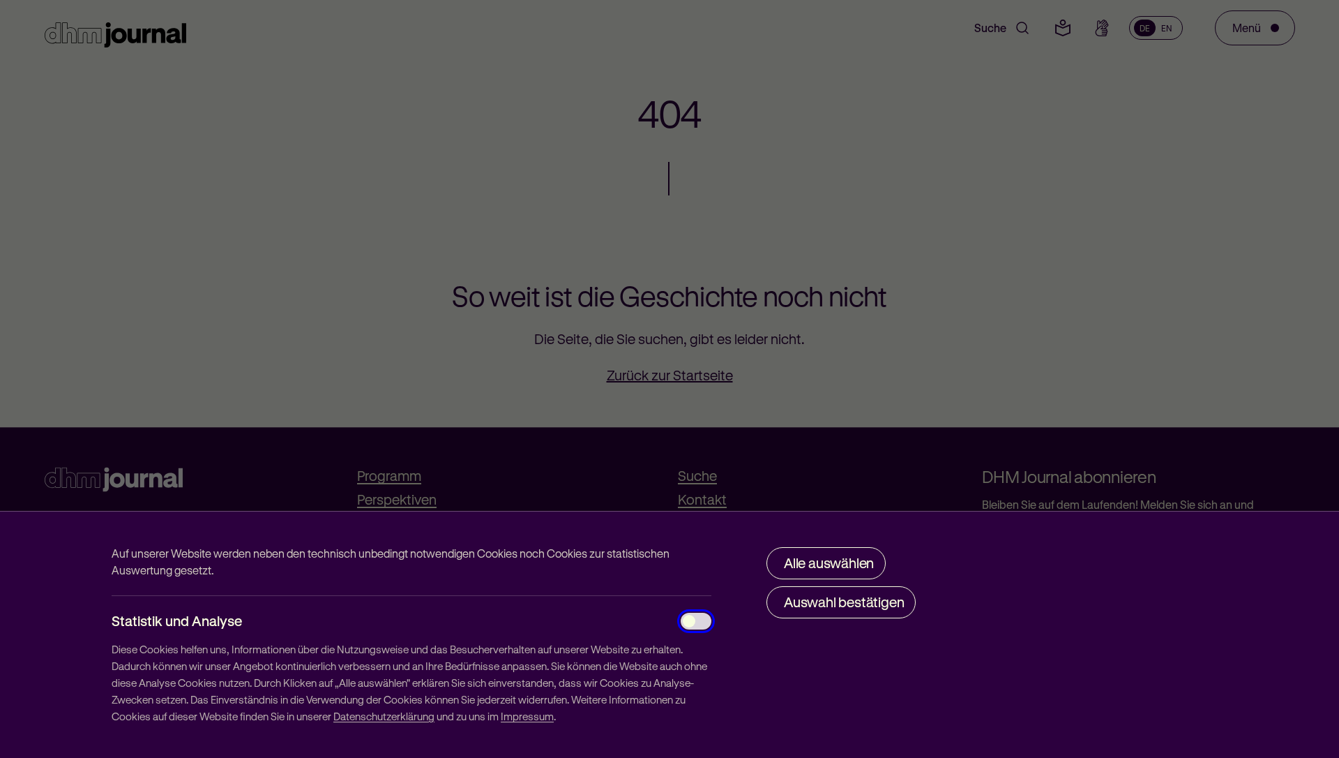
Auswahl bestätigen (844, 602)
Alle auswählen (829, 563)
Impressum (527, 716)
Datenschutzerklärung (383, 716)
